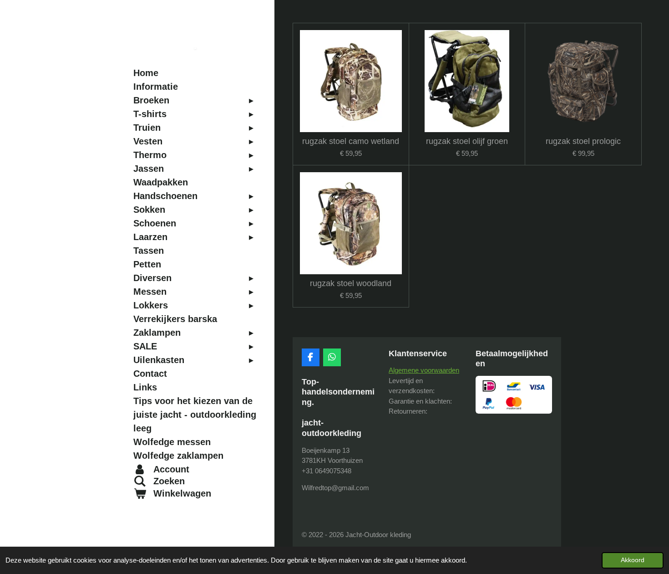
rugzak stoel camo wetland (350, 141)
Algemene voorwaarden (424, 370)
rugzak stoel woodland (350, 283)
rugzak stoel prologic (583, 141)
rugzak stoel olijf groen (467, 141)
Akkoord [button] (632, 560)
